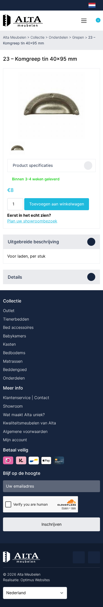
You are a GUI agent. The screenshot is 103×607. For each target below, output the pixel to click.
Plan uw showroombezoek (32, 220)
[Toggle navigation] (83, 20)
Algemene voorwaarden (25, 431)
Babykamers (14, 335)
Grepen (78, 37)
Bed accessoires (18, 327)
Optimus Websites (35, 580)
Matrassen (12, 361)
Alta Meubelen (14, 37)
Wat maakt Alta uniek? (24, 414)
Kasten (9, 344)
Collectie (37, 37)
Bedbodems (14, 352)
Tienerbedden (16, 319)
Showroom (13, 406)
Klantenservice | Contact (26, 397)
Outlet (8, 310)
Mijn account (15, 439)
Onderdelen (58, 37)
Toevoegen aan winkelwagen (56, 203)
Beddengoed (15, 369)
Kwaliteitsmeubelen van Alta (29, 422)
